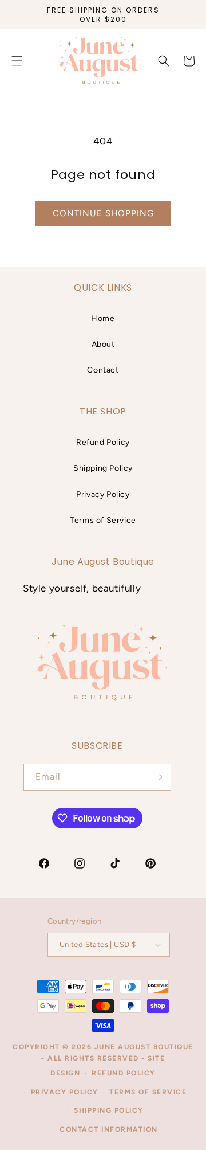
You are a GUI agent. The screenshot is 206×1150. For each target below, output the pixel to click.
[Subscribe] (158, 777)
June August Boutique (143, 1047)
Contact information (109, 1129)
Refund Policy (103, 442)
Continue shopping (103, 213)
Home (102, 318)
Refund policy (124, 1073)
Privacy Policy (102, 494)
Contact (102, 370)
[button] (163, 60)
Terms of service (148, 1092)
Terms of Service (103, 520)
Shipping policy (109, 1110)
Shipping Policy (103, 468)
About (103, 344)
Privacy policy (64, 1092)
